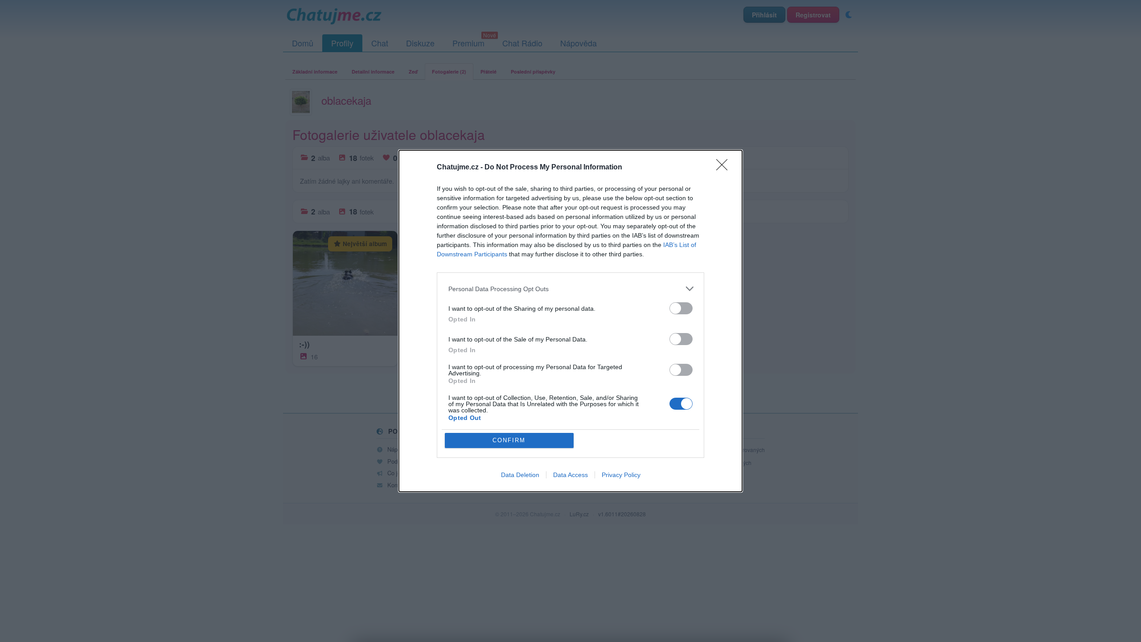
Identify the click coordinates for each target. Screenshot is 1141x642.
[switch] (681, 308)
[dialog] (570, 321)
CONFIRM (509, 440)
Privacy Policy (621, 474)
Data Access (570, 474)
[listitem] (570, 288)
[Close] (724, 167)
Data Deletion (520, 474)
